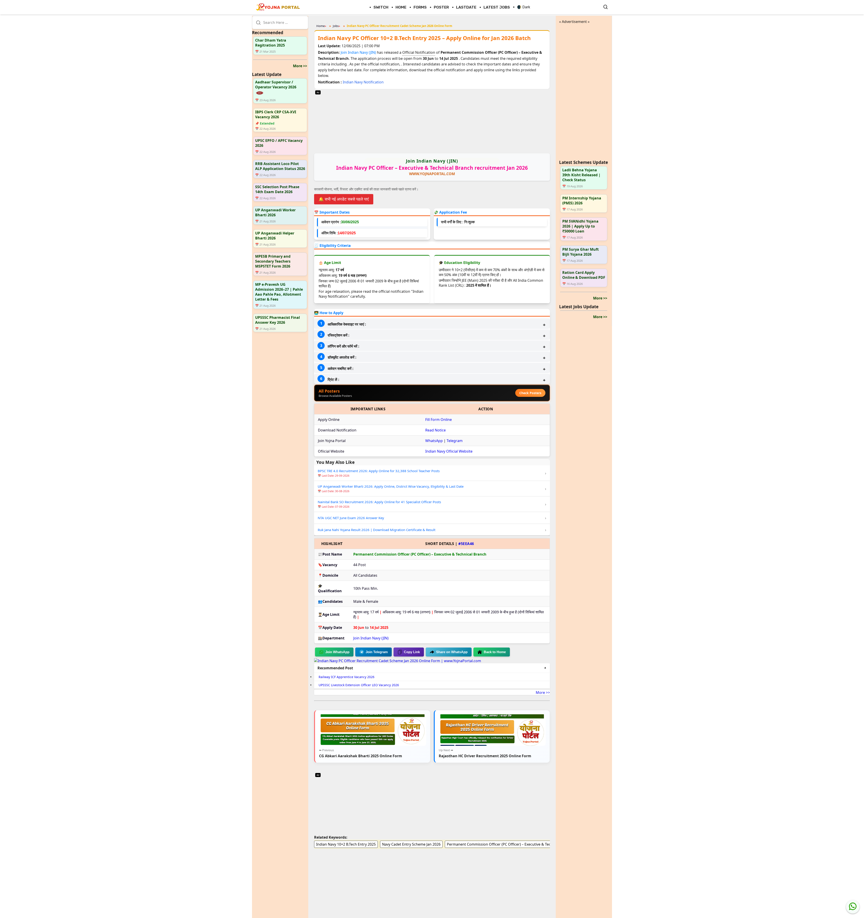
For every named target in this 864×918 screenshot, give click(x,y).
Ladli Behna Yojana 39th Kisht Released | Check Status (581, 175)
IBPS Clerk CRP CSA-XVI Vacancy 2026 (275, 115)
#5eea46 (466, 543)
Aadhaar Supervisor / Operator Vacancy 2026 (275, 84)
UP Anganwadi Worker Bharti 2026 (275, 213)
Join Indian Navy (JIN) (359, 52)
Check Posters (530, 393)
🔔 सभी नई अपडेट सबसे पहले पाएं (344, 199)
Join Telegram (377, 652)
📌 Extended (264, 123)
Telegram (455, 440)
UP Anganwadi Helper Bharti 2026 (274, 236)
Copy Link (412, 652)
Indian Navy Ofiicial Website (448, 451)
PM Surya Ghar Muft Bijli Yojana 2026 (580, 252)
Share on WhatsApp (452, 652)
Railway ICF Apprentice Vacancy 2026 (346, 677)
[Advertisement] (432, 120)
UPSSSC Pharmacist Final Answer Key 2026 (277, 320)
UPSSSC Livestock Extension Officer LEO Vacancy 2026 (359, 685)
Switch (381, 7)
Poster (441, 7)
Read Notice (435, 430)
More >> (300, 65)
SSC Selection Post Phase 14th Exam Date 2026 (277, 189)
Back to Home (495, 652)
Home (401, 7)
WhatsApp (434, 440)
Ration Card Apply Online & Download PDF (583, 275)
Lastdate (466, 7)
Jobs (336, 26)
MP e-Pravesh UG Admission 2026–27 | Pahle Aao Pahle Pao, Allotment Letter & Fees (279, 292)
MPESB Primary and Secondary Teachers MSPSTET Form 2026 (272, 261)
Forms (420, 7)
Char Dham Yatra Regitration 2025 (270, 43)
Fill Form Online (438, 419)
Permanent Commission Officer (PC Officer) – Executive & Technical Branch (510, 844)
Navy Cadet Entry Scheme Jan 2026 (411, 844)
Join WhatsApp (337, 652)
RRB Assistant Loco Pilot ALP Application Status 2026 (280, 166)
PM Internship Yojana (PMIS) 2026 (581, 201)
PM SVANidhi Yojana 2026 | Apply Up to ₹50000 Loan (580, 226)
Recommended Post (335, 668)
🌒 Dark (523, 7)
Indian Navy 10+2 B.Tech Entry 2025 (346, 844)
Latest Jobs (497, 7)
